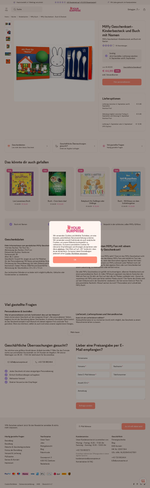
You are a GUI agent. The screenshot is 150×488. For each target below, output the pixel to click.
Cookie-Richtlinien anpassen (76, 253)
